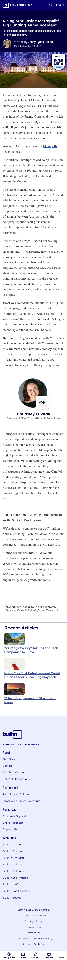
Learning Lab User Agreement (33, 909)
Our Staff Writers (13, 772)
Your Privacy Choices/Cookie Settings (33, 938)
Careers (7, 765)
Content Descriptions (16, 779)
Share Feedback (13, 822)
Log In (60, 5)
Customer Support (14, 816)
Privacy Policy (33, 927)
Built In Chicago (13, 864)
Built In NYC (10, 884)
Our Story (9, 759)
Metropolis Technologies (48, 418)
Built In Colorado (13, 871)
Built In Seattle (12, 897)
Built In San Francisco (16, 891)
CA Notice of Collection (33, 944)
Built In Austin (12, 844)
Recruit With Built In (16, 794)
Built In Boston (12, 851)
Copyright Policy (33, 921)
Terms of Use (34, 932)
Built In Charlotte (13, 857)
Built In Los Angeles (15, 877)
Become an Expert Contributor (22, 800)
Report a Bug (11, 829)
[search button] (51, 5)
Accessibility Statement (33, 915)
